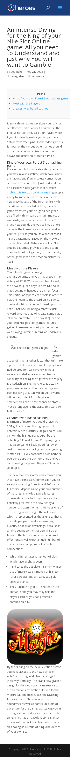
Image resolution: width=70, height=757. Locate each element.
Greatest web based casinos (30, 108)
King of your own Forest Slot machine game (40, 98)
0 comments (36, 76)
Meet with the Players (26, 103)
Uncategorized (16, 76)
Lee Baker (17, 71)
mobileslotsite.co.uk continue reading (30, 192)
